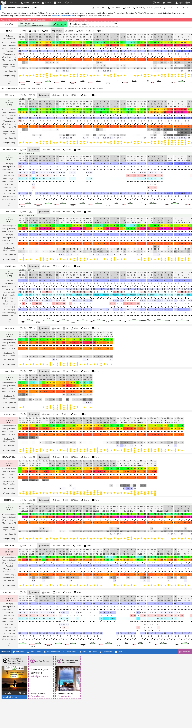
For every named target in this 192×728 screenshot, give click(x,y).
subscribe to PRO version (63, 15)
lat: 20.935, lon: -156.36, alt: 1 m (148, 7)
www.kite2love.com (10, 697)
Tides (187, 7)
